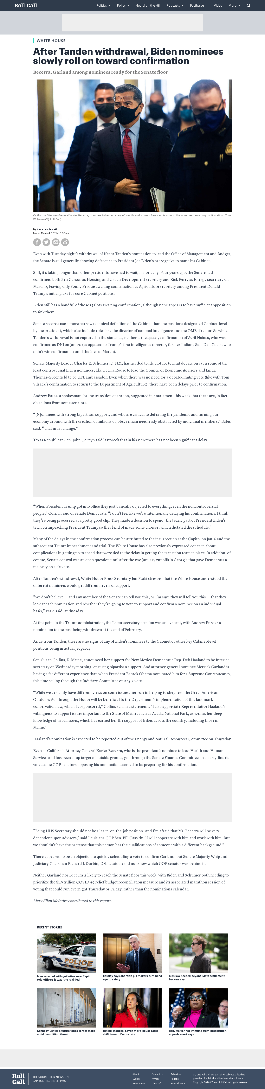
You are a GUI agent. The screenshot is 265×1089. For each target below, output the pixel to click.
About (135, 1074)
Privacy (155, 1078)
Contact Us (157, 1074)
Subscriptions (178, 1083)
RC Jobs (175, 1078)
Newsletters (138, 1083)
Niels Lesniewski (47, 229)
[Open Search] (248, 5)
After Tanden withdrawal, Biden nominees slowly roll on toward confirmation (128, 56)
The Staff (156, 1083)
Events (136, 1078)
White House (51, 40)
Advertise (176, 1074)
